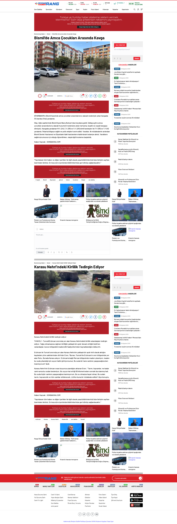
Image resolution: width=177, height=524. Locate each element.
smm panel (54, 506)
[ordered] (59, 252)
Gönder (40, 252)
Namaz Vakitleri (48, 485)
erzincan (38, 419)
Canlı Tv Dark (55, 494)
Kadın (85, 9)
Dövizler (87, 497)
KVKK (93, 521)
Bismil (45, 180)
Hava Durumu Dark (40, 494)
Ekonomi (69, 9)
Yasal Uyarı (110, 521)
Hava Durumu (75, 485)
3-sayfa (38, 180)
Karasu (46, 419)
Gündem (59, 9)
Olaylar (83, 180)
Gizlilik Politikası (81, 521)
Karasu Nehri (55, 419)
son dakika (91, 180)
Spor (77, 9)
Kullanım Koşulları (101, 521)
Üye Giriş (114, 494)
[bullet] (61, 252)
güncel (61, 180)
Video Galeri (103, 497)
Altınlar (87, 494)
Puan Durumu (88, 485)
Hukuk (68, 180)
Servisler (49, 9)
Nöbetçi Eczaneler (57, 500)
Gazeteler (125, 9)
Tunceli (83, 419)
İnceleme (75, 180)
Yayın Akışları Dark (57, 497)
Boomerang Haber (39, 34)
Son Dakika (38, 9)
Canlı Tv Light (38, 500)
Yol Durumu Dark (39, 497)
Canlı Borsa (71, 494)
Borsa (36, 485)
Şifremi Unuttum (116, 500)
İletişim (73, 521)
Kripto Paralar (137, 485)
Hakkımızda (67, 521)
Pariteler (111, 485)
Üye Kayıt (114, 497)
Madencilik (65, 419)
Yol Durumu (123, 485)
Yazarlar (115, 9)
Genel (48, 34)
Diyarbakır (53, 180)
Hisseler (100, 485)
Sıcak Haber (103, 506)
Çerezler (88, 521)
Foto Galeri (95, 9)
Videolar (106, 9)
